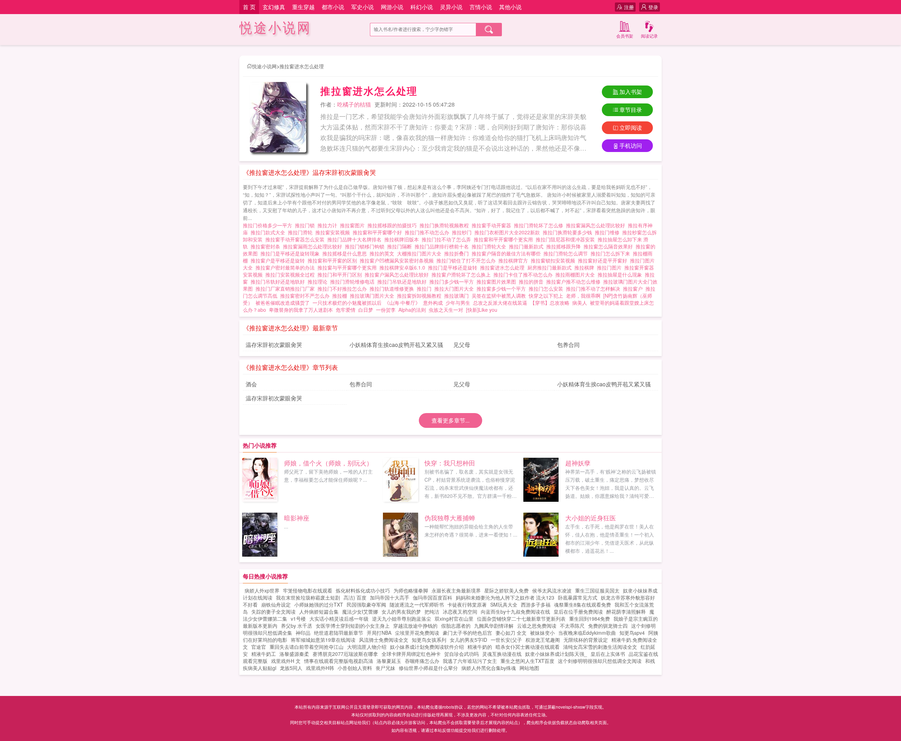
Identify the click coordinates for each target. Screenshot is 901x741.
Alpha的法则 (412, 309)
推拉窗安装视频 (334, 232)
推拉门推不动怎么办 (428, 232)
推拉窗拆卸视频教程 (420, 295)
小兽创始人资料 (355, 667)
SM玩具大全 (503, 604)
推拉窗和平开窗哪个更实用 (505, 239)
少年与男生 (458, 302)
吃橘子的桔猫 (354, 104)
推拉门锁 (306, 225)
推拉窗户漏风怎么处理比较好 (398, 274)
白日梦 (365, 309)
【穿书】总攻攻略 (549, 302)
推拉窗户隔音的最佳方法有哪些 (507, 253)
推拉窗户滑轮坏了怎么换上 (462, 274)
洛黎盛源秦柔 (294, 653)
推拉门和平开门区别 (341, 274)
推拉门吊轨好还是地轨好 (279, 281)
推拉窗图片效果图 (498, 281)
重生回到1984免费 (589, 618)
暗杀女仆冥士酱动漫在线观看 (528, 646)
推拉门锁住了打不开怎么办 (467, 260)
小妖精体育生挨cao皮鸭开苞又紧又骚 (396, 345)
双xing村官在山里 (454, 618)
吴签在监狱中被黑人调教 (499, 295)
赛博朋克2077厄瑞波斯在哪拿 (345, 653)
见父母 (461, 345)
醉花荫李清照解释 (626, 611)
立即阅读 (630, 128)
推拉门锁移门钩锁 (366, 246)
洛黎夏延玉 (389, 660)
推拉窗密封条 (267, 246)
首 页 (249, 7)
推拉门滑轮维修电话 (353, 281)
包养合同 (568, 345)
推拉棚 (341, 295)
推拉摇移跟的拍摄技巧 (393, 225)
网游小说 (392, 7)
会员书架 (624, 36)
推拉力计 (328, 225)
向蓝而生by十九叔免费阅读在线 (515, 611)
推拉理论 (319, 281)
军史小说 (362, 7)
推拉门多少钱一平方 (453, 281)
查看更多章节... (450, 420)
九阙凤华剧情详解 (493, 625)
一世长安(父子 (506, 639)
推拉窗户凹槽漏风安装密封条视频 (398, 260)
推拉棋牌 (585, 267)
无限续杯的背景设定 (585, 639)
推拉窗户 (634, 288)
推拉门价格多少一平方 (269, 225)
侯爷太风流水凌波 (552, 590)
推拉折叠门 (458, 253)
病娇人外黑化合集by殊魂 (488, 667)
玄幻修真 (274, 7)
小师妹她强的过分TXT (318, 604)
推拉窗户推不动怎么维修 (574, 281)
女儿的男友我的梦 (401, 611)
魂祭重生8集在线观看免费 (582, 604)
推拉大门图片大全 (455, 288)
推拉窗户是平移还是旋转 (279, 260)
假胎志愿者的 (456, 625)
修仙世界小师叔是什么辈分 (428, 667)
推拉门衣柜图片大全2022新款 (508, 232)
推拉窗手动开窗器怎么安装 (296, 239)
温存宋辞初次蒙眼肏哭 (274, 345)
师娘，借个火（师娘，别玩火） (328, 462)
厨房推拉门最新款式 (550, 267)
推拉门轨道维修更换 (393, 288)
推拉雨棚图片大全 (576, 274)
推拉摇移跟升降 (565, 246)
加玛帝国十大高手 (389, 597)
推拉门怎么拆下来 (612, 253)
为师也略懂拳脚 (410, 590)
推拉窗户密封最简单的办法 (286, 267)
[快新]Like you (481, 309)
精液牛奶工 (263, 653)
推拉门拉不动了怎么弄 (448, 239)
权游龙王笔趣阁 (542, 639)
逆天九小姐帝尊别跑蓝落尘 (401, 618)
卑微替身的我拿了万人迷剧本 (301, 309)
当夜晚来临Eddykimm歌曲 (587, 632)
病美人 (579, 302)
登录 (653, 7)
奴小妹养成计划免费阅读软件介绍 (427, 646)
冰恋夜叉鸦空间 (460, 611)
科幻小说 (421, 7)
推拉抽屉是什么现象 (621, 274)
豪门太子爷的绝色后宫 (467, 632)
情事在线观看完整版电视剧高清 (338, 660)
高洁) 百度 (355, 597)
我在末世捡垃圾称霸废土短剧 (308, 597)
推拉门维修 (608, 232)
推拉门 (425, 288)
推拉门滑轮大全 (490, 246)
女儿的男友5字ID (468, 639)
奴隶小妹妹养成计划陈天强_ (556, 653)
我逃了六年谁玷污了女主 (470, 660)
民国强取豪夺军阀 (366, 604)
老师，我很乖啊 (583, 295)
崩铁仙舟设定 (276, 604)
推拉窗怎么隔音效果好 (610, 246)
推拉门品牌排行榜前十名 (443, 246)
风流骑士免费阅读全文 (383, 639)
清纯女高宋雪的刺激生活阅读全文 (600, 646)
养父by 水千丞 (296, 625)
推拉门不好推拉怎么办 (343, 288)
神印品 (303, 632)
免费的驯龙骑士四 (608, 625)
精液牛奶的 (479, 646)
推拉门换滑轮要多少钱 (569, 232)
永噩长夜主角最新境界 (456, 590)
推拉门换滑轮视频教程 (446, 225)
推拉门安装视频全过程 (291, 274)
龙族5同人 (291, 667)
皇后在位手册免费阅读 (578, 611)
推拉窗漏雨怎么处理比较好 (314, 246)
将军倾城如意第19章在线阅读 (323, 639)
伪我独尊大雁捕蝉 (449, 517)
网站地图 (529, 667)
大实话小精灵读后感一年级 (338, 618)
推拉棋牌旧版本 (403, 239)
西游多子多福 (535, 604)
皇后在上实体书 (608, 653)
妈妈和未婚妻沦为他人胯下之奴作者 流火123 (505, 597)
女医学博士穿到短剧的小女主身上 (353, 625)
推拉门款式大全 (269, 232)
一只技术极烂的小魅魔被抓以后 (347, 302)
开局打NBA (379, 632)
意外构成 (433, 302)
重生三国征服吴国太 (597, 590)
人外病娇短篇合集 (319, 611)
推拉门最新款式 (527, 246)
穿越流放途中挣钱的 (415, 625)
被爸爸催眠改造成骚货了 (283, 302)
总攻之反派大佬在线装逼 (500, 302)
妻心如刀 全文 (511, 632)
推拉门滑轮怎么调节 (567, 253)
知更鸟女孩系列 (429, 639)
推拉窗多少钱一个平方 (503, 288)
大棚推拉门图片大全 (420, 253)
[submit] (489, 29)
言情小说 (481, 7)
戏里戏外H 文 (286, 660)
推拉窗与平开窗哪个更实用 (348, 267)
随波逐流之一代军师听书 (417, 604)
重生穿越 (303, 7)
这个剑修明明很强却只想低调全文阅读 (600, 660)
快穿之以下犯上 (546, 295)
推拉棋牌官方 (514, 260)
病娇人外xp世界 (262, 590)
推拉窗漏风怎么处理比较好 (597, 225)
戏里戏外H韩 (320, 667)
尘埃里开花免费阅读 (417, 632)
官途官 (258, 646)
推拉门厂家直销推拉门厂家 (286, 288)
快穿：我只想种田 (449, 462)
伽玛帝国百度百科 (432, 597)
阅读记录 (649, 36)
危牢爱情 (345, 309)
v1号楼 (298, 618)
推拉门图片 (610, 267)
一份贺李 (386, 309)
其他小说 (510, 7)
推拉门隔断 (401, 246)
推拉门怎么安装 (547, 288)
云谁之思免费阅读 (536, 625)
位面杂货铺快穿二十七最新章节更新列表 (521, 618)
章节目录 (630, 110)
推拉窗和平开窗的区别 (334, 260)
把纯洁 (431, 611)
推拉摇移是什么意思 (346, 253)
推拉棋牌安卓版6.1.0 (403, 267)
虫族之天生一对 (446, 309)
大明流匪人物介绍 (366, 646)
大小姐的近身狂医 (590, 517)
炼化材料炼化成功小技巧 (363, 590)
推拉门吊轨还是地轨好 (403, 281)
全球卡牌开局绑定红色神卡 (411, 653)
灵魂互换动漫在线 (502, 653)
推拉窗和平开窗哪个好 (379, 232)
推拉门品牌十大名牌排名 (355, 239)
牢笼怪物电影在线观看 (307, 590)
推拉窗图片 (353, 225)
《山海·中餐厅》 (402, 302)
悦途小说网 (275, 28)
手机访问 (630, 145)
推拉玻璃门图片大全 (373, 295)
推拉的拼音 (532, 281)
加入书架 (630, 92)
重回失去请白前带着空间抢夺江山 (307, 646)
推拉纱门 (463, 232)
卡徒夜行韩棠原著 (467, 604)
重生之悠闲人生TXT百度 (527, 660)
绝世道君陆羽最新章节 (338, 632)
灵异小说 (451, 7)
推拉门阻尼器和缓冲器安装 (567, 239)
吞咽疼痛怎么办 (422, 660)
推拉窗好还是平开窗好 (604, 260)
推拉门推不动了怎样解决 (594, 288)
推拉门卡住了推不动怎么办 (524, 274)
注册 (629, 7)
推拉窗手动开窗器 (493, 225)
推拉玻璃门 (458, 295)
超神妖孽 (578, 462)
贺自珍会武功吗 (461, 653)
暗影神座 (296, 517)
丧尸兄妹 (385, 667)
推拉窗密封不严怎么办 (306, 295)
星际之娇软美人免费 (506, 590)
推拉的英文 (383, 253)
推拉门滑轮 (301, 232)
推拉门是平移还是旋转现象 (291, 253)
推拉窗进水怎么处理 (301, 66)
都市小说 (333, 7)
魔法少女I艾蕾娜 (360, 611)
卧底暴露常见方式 (577, 597)
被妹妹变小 (542, 632)
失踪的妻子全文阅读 (273, 611)
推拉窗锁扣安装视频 (554, 260)
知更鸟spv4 (632, 632)
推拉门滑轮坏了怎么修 (540, 225)
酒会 (251, 384)
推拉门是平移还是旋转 (454, 267)
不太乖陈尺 (572, 625)
